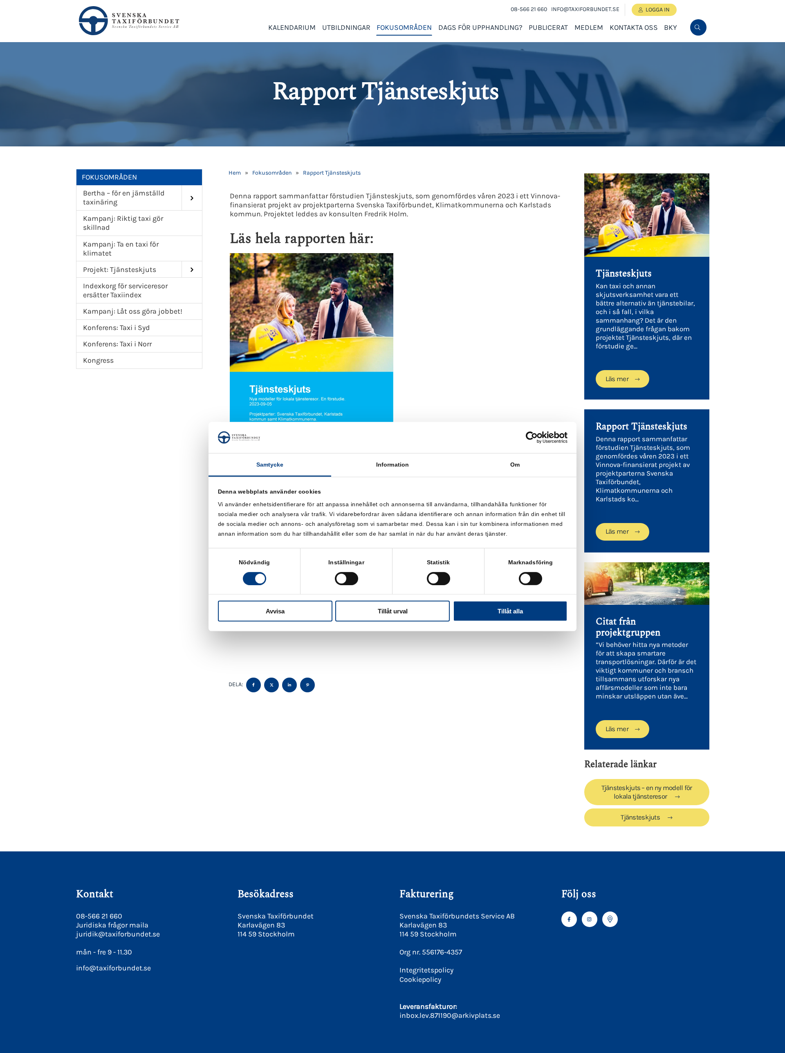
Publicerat (548, 27)
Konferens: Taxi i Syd (116, 327)
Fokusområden (404, 27)
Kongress (98, 360)
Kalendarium (292, 27)
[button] (697, 54)
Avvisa (275, 611)
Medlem (588, 27)
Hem (235, 172)
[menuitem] (698, 27)
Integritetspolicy (426, 970)
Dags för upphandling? (480, 27)
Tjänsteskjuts (641, 817)
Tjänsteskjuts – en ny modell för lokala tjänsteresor (646, 792)
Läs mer (617, 379)
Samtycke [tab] (270, 464)
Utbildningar (346, 27)
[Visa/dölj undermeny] (192, 197)
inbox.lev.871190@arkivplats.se (449, 1015)
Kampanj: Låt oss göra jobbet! (132, 311)
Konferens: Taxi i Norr (117, 344)
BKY (670, 27)
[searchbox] (636, 54)
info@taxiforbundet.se (585, 9)
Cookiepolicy (420, 979)
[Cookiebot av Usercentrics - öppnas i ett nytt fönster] (531, 437)
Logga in (658, 9)
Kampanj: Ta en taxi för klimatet (121, 248)
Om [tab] (515, 464)
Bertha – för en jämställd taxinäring (124, 197)
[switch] (346, 578)
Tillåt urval (393, 611)
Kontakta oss (634, 27)
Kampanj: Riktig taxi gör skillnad (123, 222)
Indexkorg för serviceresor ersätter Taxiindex (125, 290)
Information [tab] (392, 464)
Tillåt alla (510, 611)
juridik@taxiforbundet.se (118, 934)
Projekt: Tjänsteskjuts (119, 269)
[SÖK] (698, 27)
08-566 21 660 (529, 9)
